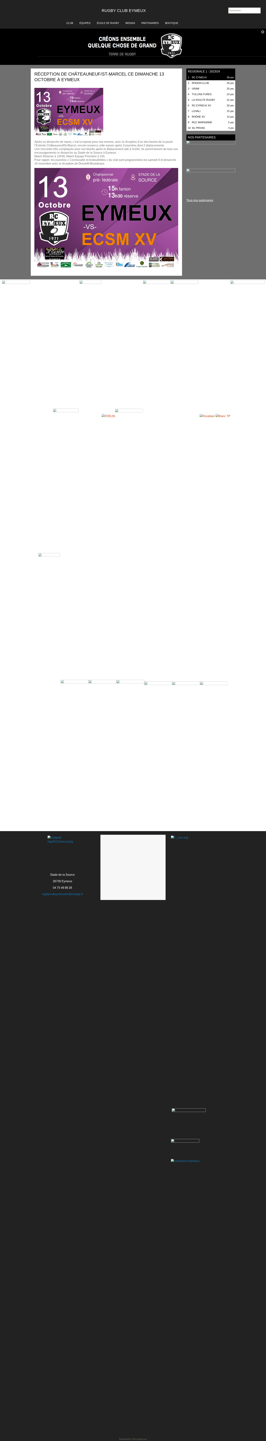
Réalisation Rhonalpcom (133, 1439)
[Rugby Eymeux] (36, 14)
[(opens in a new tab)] (210, 153)
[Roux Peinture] (210, 182)
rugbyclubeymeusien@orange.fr (62, 894)
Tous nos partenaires (199, 200)
